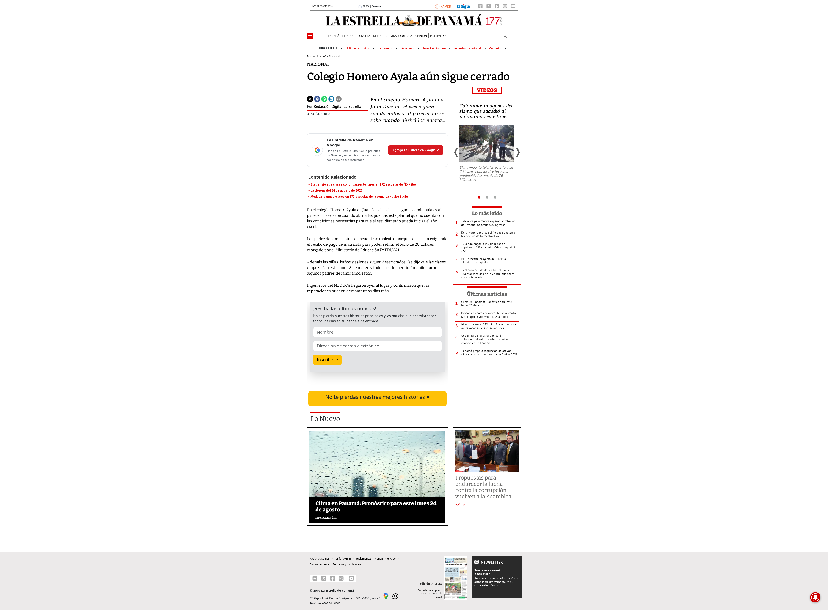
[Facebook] (497, 6)
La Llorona (385, 48)
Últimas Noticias (357, 48)
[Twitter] (310, 98)
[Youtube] (513, 6)
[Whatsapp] (324, 98)
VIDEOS (487, 90)
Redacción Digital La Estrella (337, 106)
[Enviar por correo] (339, 98)
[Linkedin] (331, 98)
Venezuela (407, 48)
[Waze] (395, 596)
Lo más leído (487, 213)
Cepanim (495, 48)
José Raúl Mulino (434, 48)
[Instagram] (505, 6)
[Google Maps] (386, 596)
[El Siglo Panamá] (463, 6)
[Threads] (480, 6)
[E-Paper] (443, 6)
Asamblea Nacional (467, 48)
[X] (489, 6)
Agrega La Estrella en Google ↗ (415, 150)
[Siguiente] (517, 152)
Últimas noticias (487, 294)
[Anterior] (456, 152)
